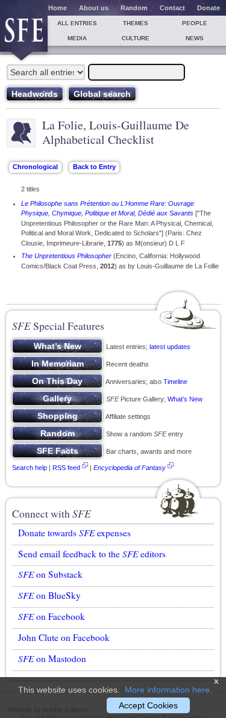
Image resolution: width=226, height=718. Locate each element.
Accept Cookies (148, 705)
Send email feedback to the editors (92, 554)
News (195, 38)
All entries (77, 23)
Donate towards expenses (74, 533)
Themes (135, 23)
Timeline (175, 381)
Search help (29, 467)
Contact (172, 7)
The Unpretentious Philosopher (66, 255)
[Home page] (24, 34)
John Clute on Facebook (64, 637)
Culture (135, 38)
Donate (208, 7)
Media (77, 38)
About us (93, 7)
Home (57, 7)
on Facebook (51, 616)
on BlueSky (49, 595)
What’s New (185, 399)
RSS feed (66, 467)
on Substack (50, 574)
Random (134, 7)
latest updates (169, 346)
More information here (167, 690)
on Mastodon (52, 658)
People (194, 23)
